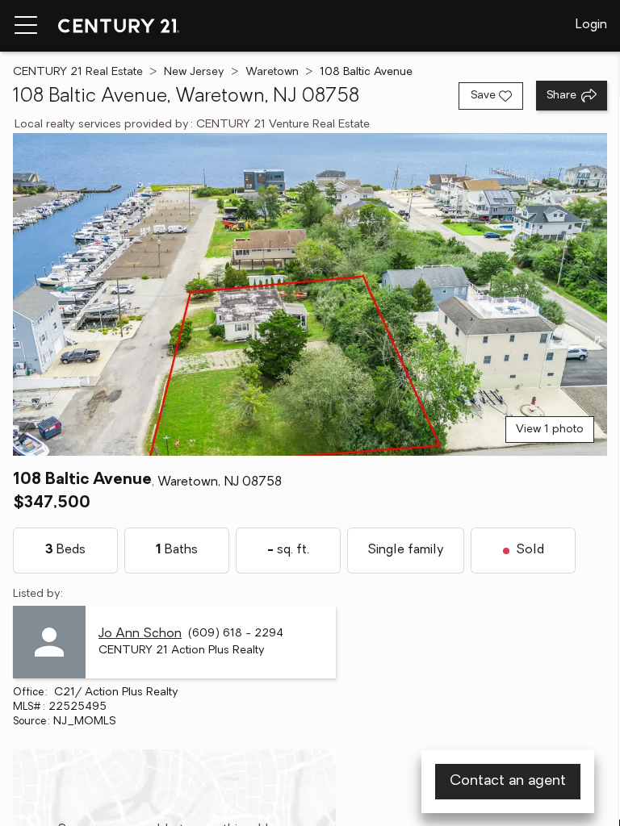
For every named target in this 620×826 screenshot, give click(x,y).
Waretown (272, 72)
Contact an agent (508, 781)
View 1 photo (550, 429)
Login (591, 25)
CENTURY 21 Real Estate (78, 72)
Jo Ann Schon (140, 634)
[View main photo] (310, 294)
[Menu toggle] (26, 26)
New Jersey (194, 72)
